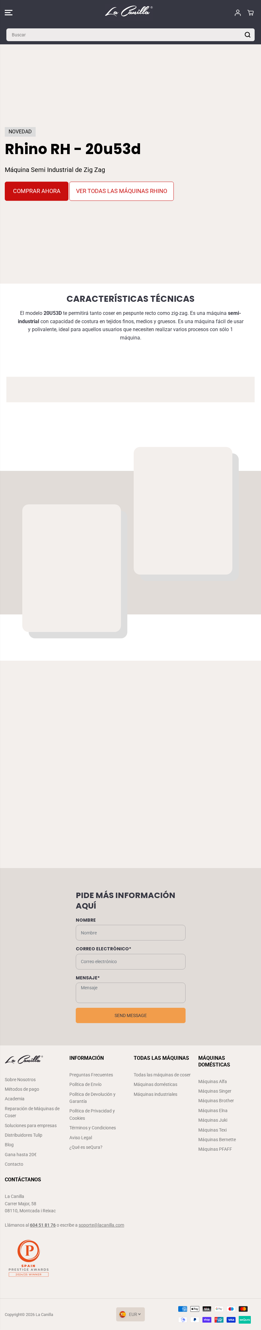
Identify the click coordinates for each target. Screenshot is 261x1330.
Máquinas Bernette (217, 1139)
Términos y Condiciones (92, 1127)
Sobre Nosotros (20, 1079)
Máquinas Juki (212, 1120)
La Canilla (44, 1314)
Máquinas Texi (212, 1130)
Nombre (86, 920)
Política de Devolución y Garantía (92, 1098)
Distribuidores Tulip (23, 1135)
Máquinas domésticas (155, 1084)
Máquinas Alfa (212, 1081)
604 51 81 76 (43, 1225)
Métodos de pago (22, 1089)
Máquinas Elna (213, 1110)
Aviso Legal (80, 1137)
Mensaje (88, 978)
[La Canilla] (129, 12)
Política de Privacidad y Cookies (92, 1114)
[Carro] (250, 13)
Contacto (14, 1164)
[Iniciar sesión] (237, 13)
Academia (15, 1098)
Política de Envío (85, 1084)
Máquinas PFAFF (215, 1149)
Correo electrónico (103, 949)
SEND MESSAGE (131, 1015)
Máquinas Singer (214, 1091)
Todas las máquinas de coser (162, 1074)
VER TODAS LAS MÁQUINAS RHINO (121, 191)
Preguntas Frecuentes (91, 1074)
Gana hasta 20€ (21, 1154)
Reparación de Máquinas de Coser (32, 1112)
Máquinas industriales (155, 1094)
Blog (9, 1144)
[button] (8, 12)
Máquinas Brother (216, 1100)
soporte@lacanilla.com (101, 1225)
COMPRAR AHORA (36, 191)
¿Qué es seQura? (85, 1147)
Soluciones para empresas (31, 1125)
